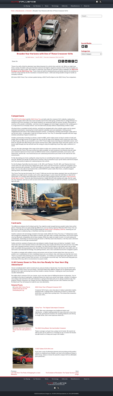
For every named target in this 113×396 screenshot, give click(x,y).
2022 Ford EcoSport (20, 119)
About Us (86, 6)
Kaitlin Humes (30, 57)
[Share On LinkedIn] (66, 61)
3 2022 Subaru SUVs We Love (44, 348)
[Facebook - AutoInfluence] (97, 1)
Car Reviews (37, 6)
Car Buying (27, 6)
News (46, 6)
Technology (55, 6)
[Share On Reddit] (69, 61)
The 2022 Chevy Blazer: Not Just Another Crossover (50, 328)
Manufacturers (75, 6)
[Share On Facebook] (59, 61)
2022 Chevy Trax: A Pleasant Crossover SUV (48, 287)
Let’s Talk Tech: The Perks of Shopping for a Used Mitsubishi (25, 372)
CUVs (57, 57)
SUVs (62, 57)
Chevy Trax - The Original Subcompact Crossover (49, 307)
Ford (59, 57)
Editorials (65, 6)
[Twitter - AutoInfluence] (100, 1)
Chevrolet (46, 57)
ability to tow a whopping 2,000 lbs (55, 229)
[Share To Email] (76, 61)
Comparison (52, 57)
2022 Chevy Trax (36, 119)
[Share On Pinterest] (72, 61)
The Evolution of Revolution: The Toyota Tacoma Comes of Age (62, 372)
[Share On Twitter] (63, 61)
